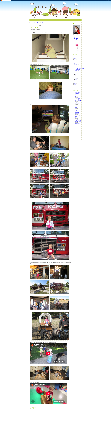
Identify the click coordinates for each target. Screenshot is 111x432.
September (76, 71)
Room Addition (76, 39)
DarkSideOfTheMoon (78, 98)
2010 (75, 87)
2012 (75, 84)
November (76, 65)
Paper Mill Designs (77, 119)
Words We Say (76, 42)
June (75, 75)
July (75, 74)
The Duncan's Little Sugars (77, 116)
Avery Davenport (77, 102)
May (75, 76)
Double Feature (77, 103)
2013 (75, 83)
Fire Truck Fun (34, 27)
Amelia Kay (76, 95)
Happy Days (76, 96)
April (76, 78)
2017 (75, 59)
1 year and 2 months (43, 200)
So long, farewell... (77, 113)
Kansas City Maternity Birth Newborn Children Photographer (78, 111)
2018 (75, 58)
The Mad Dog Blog (43, 7)
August (76, 73)
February (76, 80)
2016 (75, 60)
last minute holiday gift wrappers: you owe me (78, 121)
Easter (75, 117)
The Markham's (77, 105)
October (76, 67)
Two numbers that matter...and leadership (78, 100)
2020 (75, 56)
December (76, 64)
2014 (75, 63)
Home (74, 37)
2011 (75, 85)
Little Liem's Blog (77, 123)
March (76, 79)
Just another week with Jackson (78, 107)
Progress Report (77, 93)
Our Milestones (76, 40)
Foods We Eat (75, 41)
